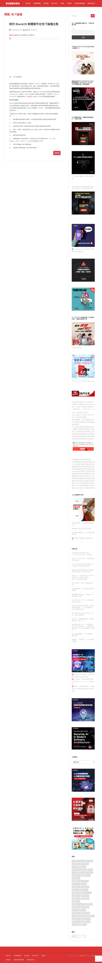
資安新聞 (85, 913)
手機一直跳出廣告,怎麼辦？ (80, 412)
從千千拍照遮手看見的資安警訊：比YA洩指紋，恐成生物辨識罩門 (83, 565)
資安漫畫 (46, 3)
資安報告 (76, 913)
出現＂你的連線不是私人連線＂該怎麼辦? (84, 431)
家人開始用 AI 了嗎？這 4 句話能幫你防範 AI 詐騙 (83, 601)
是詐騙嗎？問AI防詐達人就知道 (81, 529)
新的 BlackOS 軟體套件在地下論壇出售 (33, 24)
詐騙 (75, 910)
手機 (83, 884)
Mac (81, 872)
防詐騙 (62, 3)
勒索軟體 (76, 878)
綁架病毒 (85, 895)
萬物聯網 (76, 907)
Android (81, 861)
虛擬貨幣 (85, 907)
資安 (82, 910)
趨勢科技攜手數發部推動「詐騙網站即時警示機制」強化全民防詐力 (83, 571)
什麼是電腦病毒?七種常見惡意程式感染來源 (85, 462)
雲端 (74, 924)
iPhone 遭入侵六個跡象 (79, 417)
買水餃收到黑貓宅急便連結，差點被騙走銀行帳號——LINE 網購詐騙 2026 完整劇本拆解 (83, 607)
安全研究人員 (31, 96)
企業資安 (69, 3)
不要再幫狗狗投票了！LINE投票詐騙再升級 (83, 533)
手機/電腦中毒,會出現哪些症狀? (81, 459)
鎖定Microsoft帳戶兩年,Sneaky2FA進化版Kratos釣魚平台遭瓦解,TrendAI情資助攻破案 (83, 577)
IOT (74, 872)
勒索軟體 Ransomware (80, 881)
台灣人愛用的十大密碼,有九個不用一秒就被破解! (87, 415)
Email (73, 29)
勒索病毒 (86, 875)
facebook (76, 869)
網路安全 (76, 898)
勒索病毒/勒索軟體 (80, 3)
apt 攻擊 (75, 864)
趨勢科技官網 (91, 3)
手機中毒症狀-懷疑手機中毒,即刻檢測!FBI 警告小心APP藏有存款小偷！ (83, 187)
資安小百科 (54, 3)
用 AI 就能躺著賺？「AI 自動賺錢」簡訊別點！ (83, 635)
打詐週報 (85, 887)
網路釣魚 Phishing (78, 904)
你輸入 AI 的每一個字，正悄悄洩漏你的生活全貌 (83, 559)
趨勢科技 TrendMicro (31, 30)
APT (90, 861)
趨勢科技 (12, 35)
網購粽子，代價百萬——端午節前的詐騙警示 (83, 640)
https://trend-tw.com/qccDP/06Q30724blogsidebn (83, 381)
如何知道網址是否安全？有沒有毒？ (83, 402)
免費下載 (28, 3)
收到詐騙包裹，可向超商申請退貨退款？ (83, 524)
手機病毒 (76, 887)
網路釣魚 (76, 901)
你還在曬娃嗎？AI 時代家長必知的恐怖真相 (83, 589)
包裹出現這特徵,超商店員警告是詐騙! (83, 478)
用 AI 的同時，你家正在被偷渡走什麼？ (82, 584)
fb (84, 869)
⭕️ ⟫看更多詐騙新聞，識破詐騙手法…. (82, 539)
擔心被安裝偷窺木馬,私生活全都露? (83, 439)
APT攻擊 (84, 864)
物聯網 (75, 893)
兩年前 (50, 92)
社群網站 (76, 895)
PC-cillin (89, 872)
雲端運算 (82, 924)
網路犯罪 (85, 898)
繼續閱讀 (56, 153)
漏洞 (75, 890)
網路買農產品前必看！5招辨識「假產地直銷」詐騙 (82, 595)
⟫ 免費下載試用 (76, 347)
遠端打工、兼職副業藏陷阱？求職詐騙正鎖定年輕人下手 (83, 620)
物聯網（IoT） (86, 893)
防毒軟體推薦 (37, 3)
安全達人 (76, 884)
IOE (90, 869)
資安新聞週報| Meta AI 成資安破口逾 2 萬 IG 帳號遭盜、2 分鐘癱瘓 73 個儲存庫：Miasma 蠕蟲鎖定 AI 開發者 (83, 627)
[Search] (93, 15)
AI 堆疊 (78, 689)
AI (74, 861)
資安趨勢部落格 (13, 3)
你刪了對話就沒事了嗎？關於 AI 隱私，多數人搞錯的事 (82, 614)
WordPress (95, 956)
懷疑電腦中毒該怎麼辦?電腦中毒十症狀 (84, 466)
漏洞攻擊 (84, 890)
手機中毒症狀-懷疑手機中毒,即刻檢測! (83, 434)
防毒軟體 (86, 921)
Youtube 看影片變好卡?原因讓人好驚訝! (84, 471)
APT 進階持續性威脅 (79, 867)
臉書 (89, 904)
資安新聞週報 (89, 916)
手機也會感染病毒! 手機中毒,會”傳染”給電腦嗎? (86, 469)
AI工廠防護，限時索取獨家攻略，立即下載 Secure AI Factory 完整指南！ (83, 681)
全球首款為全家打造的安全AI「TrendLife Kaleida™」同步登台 (82, 554)
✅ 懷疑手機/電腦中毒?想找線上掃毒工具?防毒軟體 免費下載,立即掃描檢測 (83, 444)
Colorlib (82, 956)
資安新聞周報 (77, 916)
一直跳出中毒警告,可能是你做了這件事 (84, 429)
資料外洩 (86, 919)
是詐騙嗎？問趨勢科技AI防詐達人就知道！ (85, 404)
